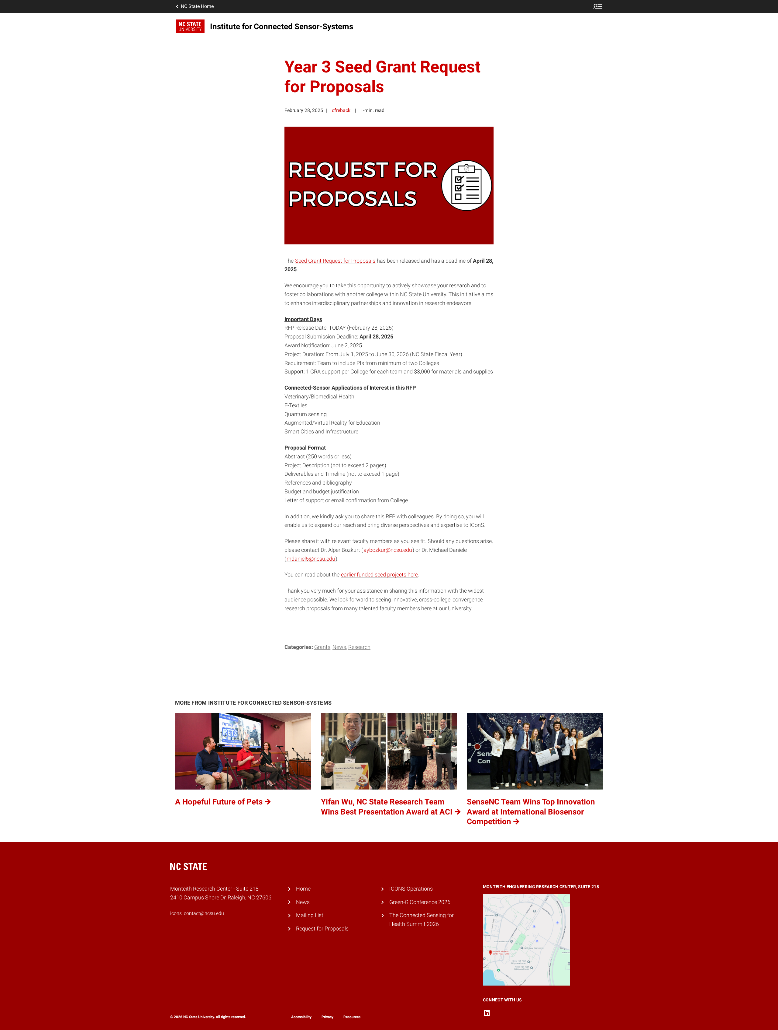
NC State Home (197, 6)
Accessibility (301, 1017)
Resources (351, 1017)
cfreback (341, 110)
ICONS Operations (411, 888)
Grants (322, 647)
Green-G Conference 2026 (419, 902)
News (339, 647)
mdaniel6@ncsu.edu (311, 558)
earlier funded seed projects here (379, 574)
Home (303, 888)
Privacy (327, 1017)
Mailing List (309, 915)
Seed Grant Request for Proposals (335, 261)
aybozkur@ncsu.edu (387, 550)
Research (359, 647)
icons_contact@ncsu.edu (197, 913)
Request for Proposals (322, 928)
